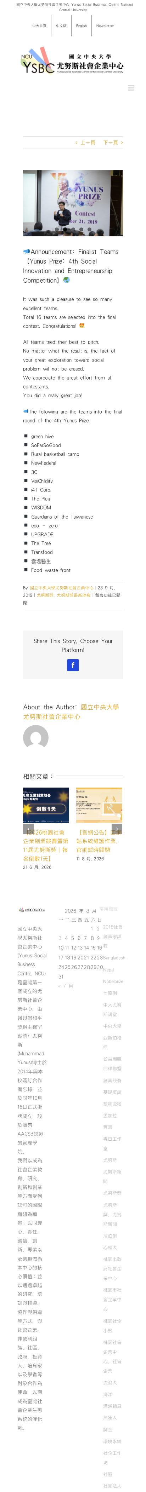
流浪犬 (110, 1383)
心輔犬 (110, 1248)
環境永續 (112, 1442)
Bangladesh (114, 959)
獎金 (107, 1430)
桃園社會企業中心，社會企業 (112, 1357)
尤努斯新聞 (112, 1177)
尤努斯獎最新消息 (74, 595)
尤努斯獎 (45, 595)
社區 (107, 1475)
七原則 (110, 994)
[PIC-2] (73, 203)
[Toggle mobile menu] (131, 88)
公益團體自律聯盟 (112, 1064)
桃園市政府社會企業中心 (112, 1269)
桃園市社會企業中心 (112, 1300)
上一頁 (87, 142)
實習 (107, 1128)
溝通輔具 (112, 1407)
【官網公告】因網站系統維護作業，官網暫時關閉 (94, 841)
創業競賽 (112, 1081)
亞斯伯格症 (112, 1043)
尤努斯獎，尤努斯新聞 (112, 1215)
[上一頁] (28, 829)
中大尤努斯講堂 (112, 1010)
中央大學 (112, 1027)
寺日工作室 (112, 1144)
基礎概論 (112, 1093)
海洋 (107, 1395)
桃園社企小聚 (112, 1326)
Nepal (108, 970)
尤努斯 (110, 1161)
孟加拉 (110, 1116)
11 (67, 948)
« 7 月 (65, 986)
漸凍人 (110, 1419)
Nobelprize (113, 982)
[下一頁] (117, 829)
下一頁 (110, 142)
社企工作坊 (112, 1458)
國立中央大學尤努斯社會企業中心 (62, 588)
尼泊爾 (110, 1236)
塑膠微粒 (112, 1104)
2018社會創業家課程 (113, 937)
